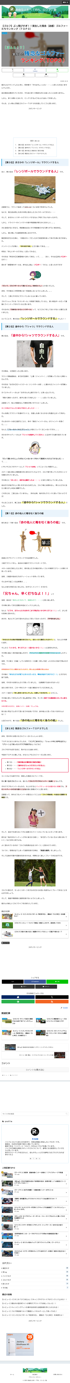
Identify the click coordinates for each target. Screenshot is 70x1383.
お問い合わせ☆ (57, 1374)
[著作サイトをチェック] (18, 997)
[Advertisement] (35, 122)
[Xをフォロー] (52, 997)
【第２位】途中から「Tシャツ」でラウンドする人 (34, 147)
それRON (35, 1139)
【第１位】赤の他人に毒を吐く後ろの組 (31, 150)
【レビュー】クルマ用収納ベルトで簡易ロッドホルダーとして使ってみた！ (29, 1311)
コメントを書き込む (35, 1070)
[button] (24, 75)
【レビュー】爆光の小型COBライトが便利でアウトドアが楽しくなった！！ (28, 1303)
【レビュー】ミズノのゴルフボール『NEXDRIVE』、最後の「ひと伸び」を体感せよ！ (32, 1315)
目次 (32, 141)
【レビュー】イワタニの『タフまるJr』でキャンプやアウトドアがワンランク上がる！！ (34, 1299)
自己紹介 (35, 1374)
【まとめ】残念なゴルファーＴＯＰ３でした (32, 153)
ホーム (12, 1374)
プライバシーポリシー (35, 1377)
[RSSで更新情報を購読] (52, 1001)
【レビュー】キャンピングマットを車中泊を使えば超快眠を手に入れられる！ (30, 1307)
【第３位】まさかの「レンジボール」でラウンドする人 (36, 145)
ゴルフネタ (6, 942)
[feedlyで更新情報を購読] (18, 1001)
